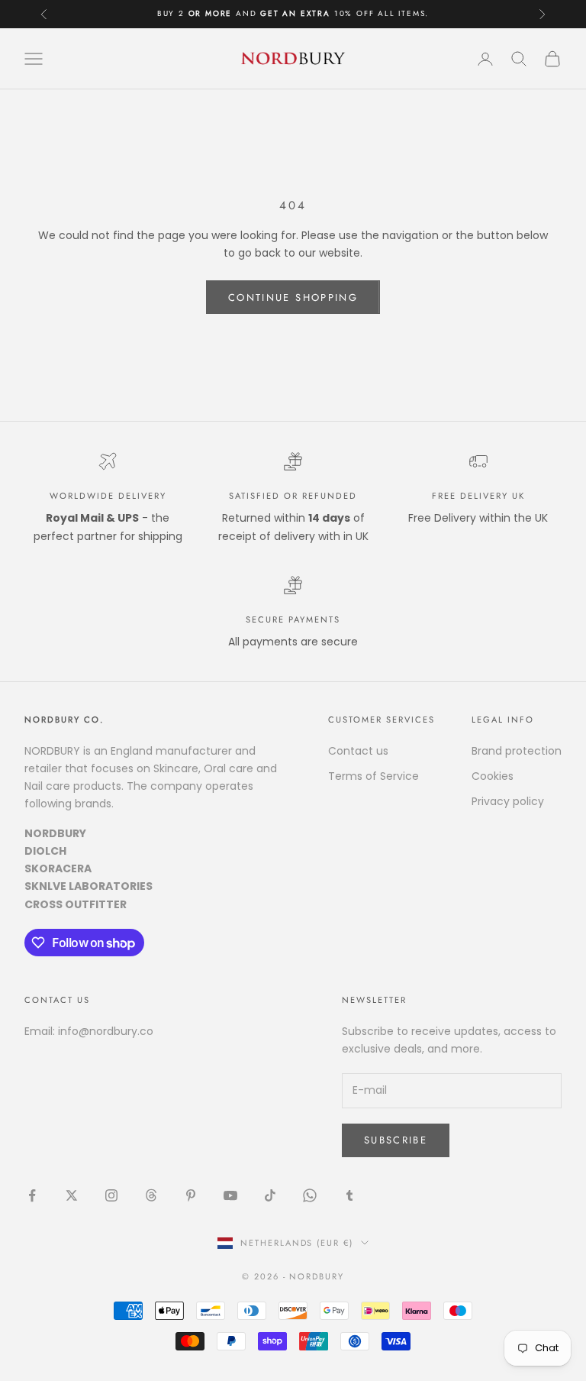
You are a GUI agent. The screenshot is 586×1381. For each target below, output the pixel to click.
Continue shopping (293, 297)
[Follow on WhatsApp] (309, 1195)
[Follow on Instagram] (111, 1195)
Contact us (358, 750)
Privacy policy (508, 801)
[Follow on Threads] (151, 1195)
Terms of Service (373, 776)
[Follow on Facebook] (32, 1195)
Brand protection (517, 750)
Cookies (493, 776)
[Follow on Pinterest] (190, 1195)
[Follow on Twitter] (71, 1195)
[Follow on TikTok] (270, 1195)
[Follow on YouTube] (230, 1195)
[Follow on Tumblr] (349, 1195)
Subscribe (395, 1140)
